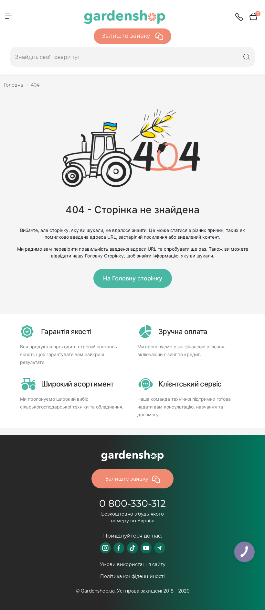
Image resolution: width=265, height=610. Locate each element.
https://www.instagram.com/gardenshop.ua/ (105, 547)
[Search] (246, 57)
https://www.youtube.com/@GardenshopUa (146, 547)
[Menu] (8, 16)
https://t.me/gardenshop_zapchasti (159, 547)
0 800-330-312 (132, 503)
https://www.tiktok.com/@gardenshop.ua (132, 547)
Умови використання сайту (132, 564)
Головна (13, 85)
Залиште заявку (127, 35)
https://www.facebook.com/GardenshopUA (118, 547)
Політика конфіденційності (132, 576)
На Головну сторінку (132, 278)
